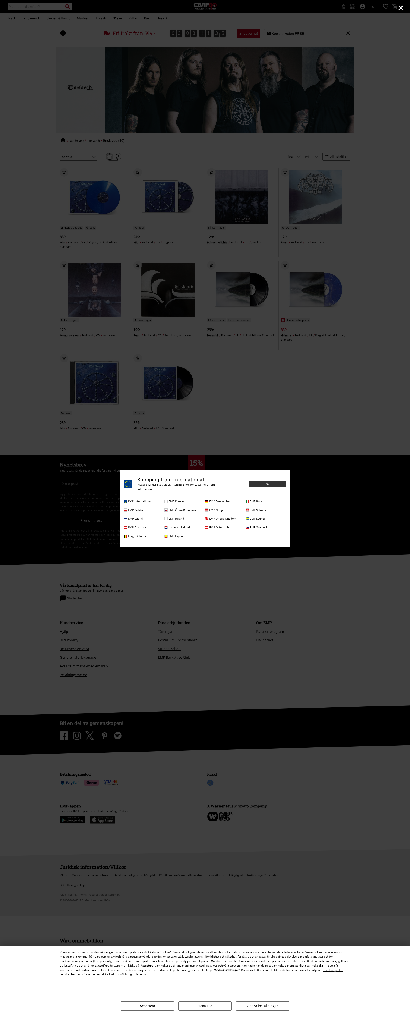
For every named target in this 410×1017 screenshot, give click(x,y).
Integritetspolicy (135, 974)
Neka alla (205, 1006)
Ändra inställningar (262, 1006)
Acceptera (147, 1006)
